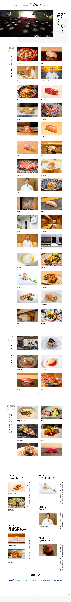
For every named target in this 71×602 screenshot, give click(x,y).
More (39, 393)
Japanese (50, 5)
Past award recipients (25, 5)
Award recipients (15, 5)
